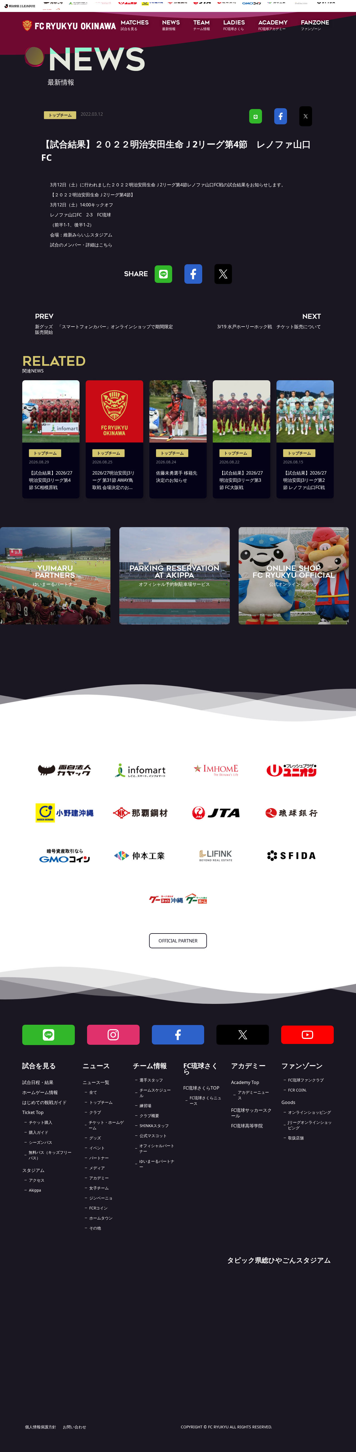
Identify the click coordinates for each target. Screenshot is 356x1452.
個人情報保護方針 (40, 1426)
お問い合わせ (74, 1426)
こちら (105, 245)
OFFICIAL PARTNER (178, 941)
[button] (134, 25)
